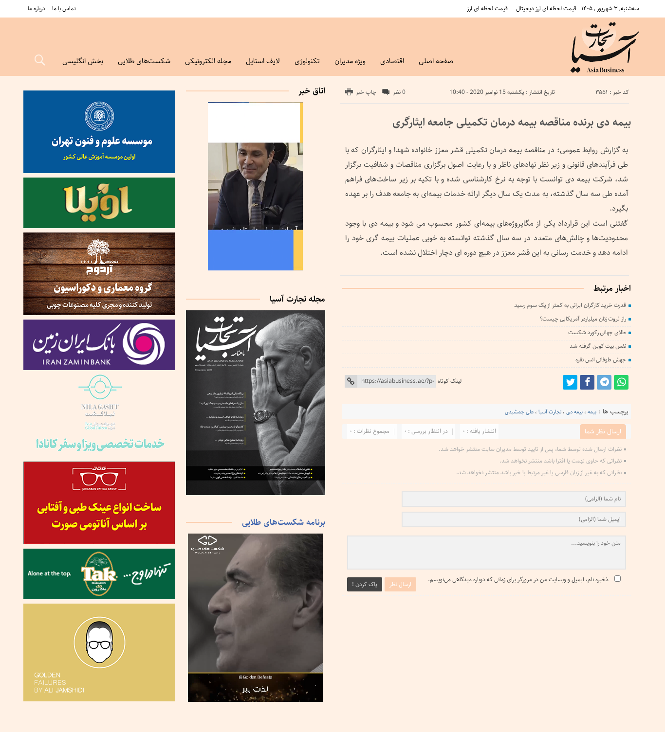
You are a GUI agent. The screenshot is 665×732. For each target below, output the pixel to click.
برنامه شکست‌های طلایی (283, 522)
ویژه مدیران (350, 61)
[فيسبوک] (587, 382)
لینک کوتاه (450, 381)
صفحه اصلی (436, 61)
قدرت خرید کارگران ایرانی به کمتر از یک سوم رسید (570, 305)
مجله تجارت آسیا (297, 299)
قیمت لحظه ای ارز (487, 8)
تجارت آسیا (549, 412)
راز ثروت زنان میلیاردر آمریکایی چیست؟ (583, 318)
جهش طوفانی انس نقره (600, 359)
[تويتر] (570, 382)
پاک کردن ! (364, 584)
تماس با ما (64, 8)
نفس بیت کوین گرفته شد (598, 346)
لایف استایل (263, 61)
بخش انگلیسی (82, 61)
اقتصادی (392, 61)
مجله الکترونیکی (208, 61)
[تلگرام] (604, 382)
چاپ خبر (366, 92)
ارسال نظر (400, 584)
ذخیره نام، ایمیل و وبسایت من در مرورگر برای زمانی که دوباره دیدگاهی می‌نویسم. (518, 579)
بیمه (592, 412)
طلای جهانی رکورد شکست (597, 332)
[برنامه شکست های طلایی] (255, 700)
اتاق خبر (311, 91)
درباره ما (36, 8)
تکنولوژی (307, 61)
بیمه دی (574, 412)
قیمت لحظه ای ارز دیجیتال (546, 8)
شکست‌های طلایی (144, 61)
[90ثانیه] (255, 268)
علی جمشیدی (519, 412)
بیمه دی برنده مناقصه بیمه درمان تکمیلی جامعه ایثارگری (511, 122)
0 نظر (399, 92)
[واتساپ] (621, 382)
